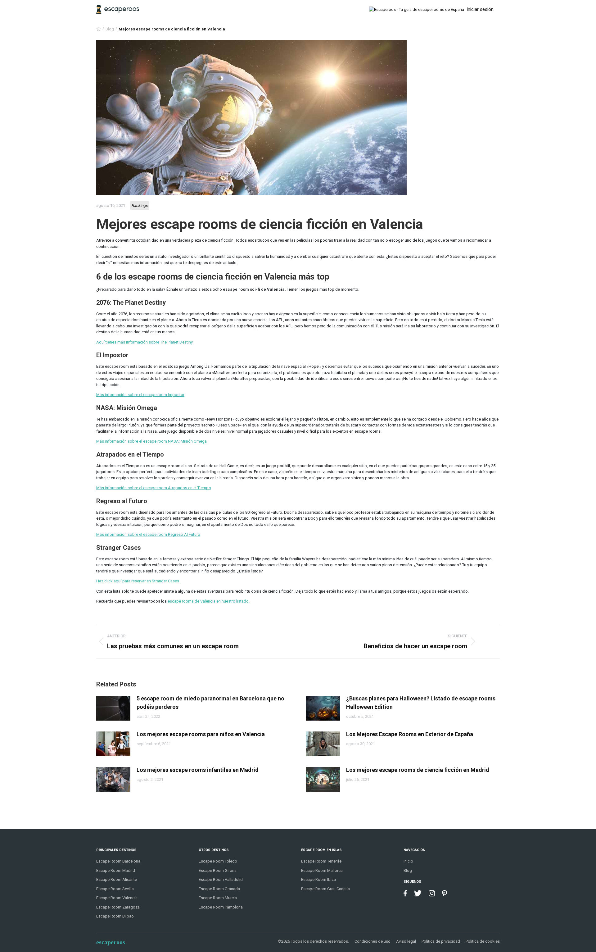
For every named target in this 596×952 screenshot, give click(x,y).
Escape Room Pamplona (221, 907)
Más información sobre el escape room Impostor (140, 394)
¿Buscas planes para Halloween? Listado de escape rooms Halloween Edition (420, 702)
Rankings (139, 205)
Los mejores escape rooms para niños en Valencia (201, 734)
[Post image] (113, 708)
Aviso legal (406, 941)
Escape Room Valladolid (221, 879)
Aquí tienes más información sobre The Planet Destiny (144, 342)
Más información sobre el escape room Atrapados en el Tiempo (153, 487)
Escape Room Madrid (115, 870)
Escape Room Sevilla (115, 888)
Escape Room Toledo (218, 861)
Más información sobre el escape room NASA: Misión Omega (151, 441)
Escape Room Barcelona (118, 861)
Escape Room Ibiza (318, 879)
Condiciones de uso (372, 941)
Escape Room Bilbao (115, 916)
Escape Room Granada (219, 888)
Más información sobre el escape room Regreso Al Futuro (148, 534)
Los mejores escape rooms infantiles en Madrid (198, 770)
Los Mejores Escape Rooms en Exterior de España (409, 734)
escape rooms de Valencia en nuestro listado (208, 601)
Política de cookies (483, 941)
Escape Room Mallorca (322, 870)
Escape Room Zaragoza (118, 907)
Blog (110, 29)
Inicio (408, 861)
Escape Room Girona (218, 870)
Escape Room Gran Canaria (325, 888)
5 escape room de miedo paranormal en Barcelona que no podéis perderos (210, 702)
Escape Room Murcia (218, 897)
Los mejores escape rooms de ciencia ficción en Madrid (417, 770)
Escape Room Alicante (116, 879)
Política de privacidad (441, 941)
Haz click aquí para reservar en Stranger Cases (137, 581)
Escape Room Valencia (117, 897)
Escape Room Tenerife (321, 861)
